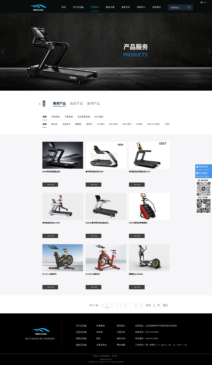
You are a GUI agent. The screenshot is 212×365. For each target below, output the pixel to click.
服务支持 (126, 7)
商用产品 (59, 103)
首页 (64, 7)
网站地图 (121, 345)
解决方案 (110, 7)
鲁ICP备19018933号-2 (106, 359)
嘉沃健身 (114, 356)
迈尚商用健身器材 (104, 356)
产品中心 (95, 7)
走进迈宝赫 (81, 332)
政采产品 (76, 103)
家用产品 (93, 103)
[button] (209, 51)
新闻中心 (141, 7)
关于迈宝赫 (78, 7)
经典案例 (100, 326)
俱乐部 (99, 332)
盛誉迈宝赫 (81, 345)
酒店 (98, 338)
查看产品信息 (50, 184)
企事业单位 (101, 345)
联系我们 (157, 7)
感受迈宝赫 (81, 338)
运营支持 (121, 332)
